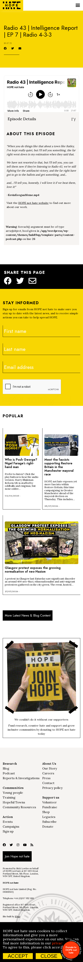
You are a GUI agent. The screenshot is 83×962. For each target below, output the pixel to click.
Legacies (48, 817)
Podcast (9, 773)
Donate (47, 826)
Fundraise (49, 807)
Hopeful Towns (14, 802)
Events (8, 822)
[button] (77, 5)
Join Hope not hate (17, 856)
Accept (18, 956)
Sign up (8, 831)
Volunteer (49, 802)
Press (46, 778)
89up (17, 916)
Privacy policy (52, 788)
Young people (13, 793)
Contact (48, 783)
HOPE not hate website (33, 203)
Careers (48, 773)
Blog (6, 768)
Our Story (49, 768)
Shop (46, 812)
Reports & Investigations (21, 778)
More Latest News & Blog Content (27, 615)
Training (9, 797)
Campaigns (11, 826)
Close (49, 956)
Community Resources (19, 807)
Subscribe (49, 822)
